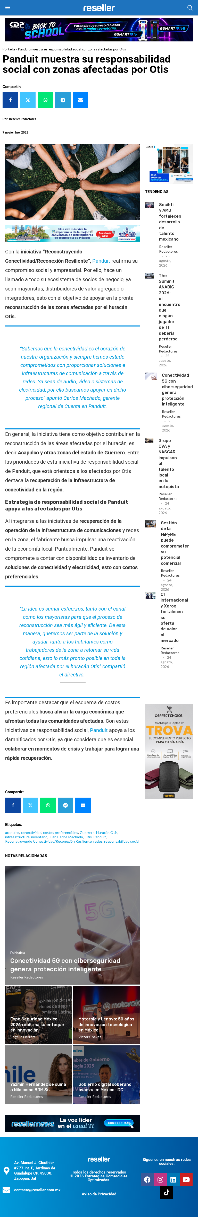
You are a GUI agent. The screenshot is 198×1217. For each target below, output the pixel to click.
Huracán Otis (107, 832)
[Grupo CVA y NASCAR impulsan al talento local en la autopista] (149, 440)
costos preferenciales (60, 832)
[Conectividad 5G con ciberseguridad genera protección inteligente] (151, 376)
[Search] (190, 8)
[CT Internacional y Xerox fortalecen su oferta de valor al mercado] (150, 595)
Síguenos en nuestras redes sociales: (167, 1161)
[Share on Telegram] (63, 100)
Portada (9, 49)
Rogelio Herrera (23, 1037)
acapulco (12, 832)
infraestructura (17, 837)
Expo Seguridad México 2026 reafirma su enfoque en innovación (37, 1025)
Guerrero (87, 832)
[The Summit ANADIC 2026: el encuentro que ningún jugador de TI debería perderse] (149, 276)
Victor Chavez (89, 1037)
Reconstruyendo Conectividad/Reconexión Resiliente (48, 841)
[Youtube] (186, 1179)
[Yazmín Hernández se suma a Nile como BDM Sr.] (38, 1074)
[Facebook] (147, 1179)
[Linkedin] (173, 1179)
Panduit (101, 261)
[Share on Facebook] (10, 100)
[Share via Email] (80, 100)
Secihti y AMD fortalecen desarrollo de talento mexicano (170, 222)
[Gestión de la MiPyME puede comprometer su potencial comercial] (150, 523)
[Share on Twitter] (28, 100)
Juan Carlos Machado (66, 837)
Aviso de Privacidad (99, 1194)
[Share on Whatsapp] (45, 100)
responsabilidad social (121, 841)
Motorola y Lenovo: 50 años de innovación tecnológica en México (106, 1025)
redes (98, 841)
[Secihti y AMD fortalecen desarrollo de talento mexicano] (149, 205)
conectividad (31, 832)
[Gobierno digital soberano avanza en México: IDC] (106, 1074)
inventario (39, 837)
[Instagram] (160, 1179)
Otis (88, 837)
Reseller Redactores (168, 248)
